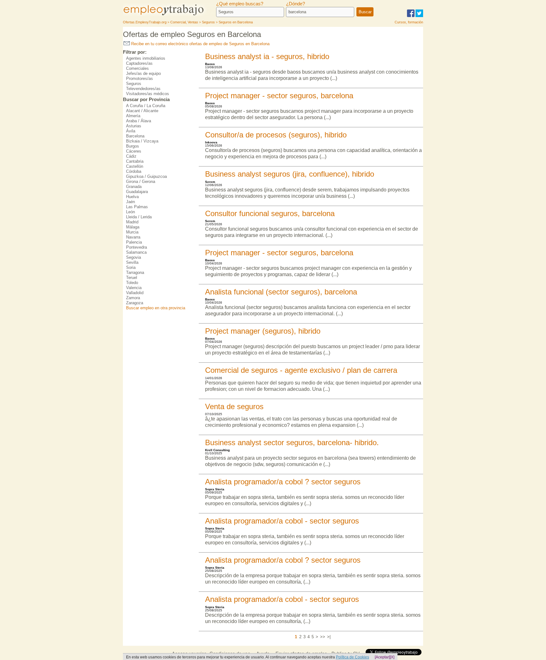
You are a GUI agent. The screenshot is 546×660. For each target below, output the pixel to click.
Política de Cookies (352, 657)
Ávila (130, 131)
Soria (131, 267)
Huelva (132, 196)
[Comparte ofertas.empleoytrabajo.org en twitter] (419, 16)
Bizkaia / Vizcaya (142, 141)
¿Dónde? (295, 3)
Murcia (132, 232)
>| (329, 636)
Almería (133, 115)
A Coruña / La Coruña (145, 105)
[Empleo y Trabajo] (170, 15)
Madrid (132, 222)
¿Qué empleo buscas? (239, 3)
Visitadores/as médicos (147, 93)
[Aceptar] (382, 657)
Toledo (132, 282)
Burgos (132, 146)
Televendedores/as (143, 88)
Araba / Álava (138, 120)
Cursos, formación (409, 22)
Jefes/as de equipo (143, 73)
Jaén (130, 201)
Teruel (131, 277)
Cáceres (133, 151)
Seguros (133, 83)
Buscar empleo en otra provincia (155, 308)
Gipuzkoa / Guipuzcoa (146, 176)
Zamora (133, 297)
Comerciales (137, 68)
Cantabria (134, 161)
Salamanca (136, 252)
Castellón (134, 166)
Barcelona (135, 136)
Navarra (133, 237)
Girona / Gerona (140, 181)
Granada (134, 186)
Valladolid (134, 292)
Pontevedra (136, 247)
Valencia (134, 287)
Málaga (132, 227)
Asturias (133, 126)
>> (322, 636)
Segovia (133, 257)
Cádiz (131, 156)
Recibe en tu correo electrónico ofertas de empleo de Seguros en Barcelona (200, 43)
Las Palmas (137, 206)
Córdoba (133, 171)
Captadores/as (139, 63)
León (130, 211)
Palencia (134, 242)
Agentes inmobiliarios (145, 58)
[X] (392, 657)
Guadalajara (137, 191)
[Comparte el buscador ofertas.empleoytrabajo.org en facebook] (411, 16)
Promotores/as (139, 78)
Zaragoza (134, 302)
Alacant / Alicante (142, 110)
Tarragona (135, 272)
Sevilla (132, 262)
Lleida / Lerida (139, 217)
